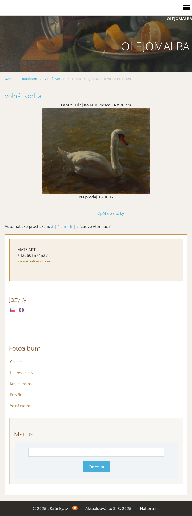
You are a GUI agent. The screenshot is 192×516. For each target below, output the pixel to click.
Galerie (16, 361)
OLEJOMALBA (179, 18)
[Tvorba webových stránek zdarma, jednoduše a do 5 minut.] (74, 507)
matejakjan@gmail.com (33, 261)
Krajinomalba (21, 383)
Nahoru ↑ (148, 508)
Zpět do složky (111, 213)
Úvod (9, 78)
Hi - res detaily (21, 372)
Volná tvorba (54, 78)
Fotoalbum (28, 78)
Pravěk (15, 394)
